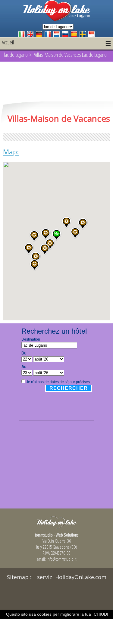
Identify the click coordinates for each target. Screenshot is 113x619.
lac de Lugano (16, 54)
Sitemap (18, 577)
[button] (45, 234)
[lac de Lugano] (56, 19)
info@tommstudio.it (61, 559)
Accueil (8, 42)
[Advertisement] (56, 82)
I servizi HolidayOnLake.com (70, 577)
